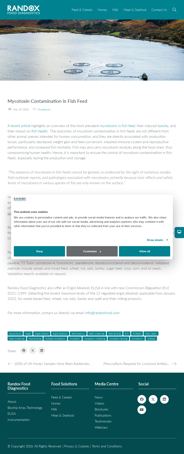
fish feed (128, 125)
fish (34, 131)
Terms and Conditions (107, 446)
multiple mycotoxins (55, 338)
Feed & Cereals (61, 397)
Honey (56, 403)
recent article (20, 125)
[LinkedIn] (41, 350)
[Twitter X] (32, 350)
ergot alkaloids (60, 333)
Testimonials (103, 421)
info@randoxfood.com (102, 312)
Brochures (101, 409)
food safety (151, 333)
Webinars (101, 427)
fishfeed (137, 333)
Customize (90, 251)
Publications (103, 415)
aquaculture (15, 333)
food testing (35, 338)
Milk (54, 409)
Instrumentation (19, 419)
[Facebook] (23, 350)
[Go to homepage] (24, 9)
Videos (99, 403)
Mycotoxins (44, 109)
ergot (28, 333)
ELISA (12, 413)
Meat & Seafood (62, 415)
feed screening (96, 333)
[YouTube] (141, 409)
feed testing (115, 333)
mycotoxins (108, 125)
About (12, 401)
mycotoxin (75, 338)
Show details (155, 239)
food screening (16, 338)
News (99, 397)
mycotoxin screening (94, 338)
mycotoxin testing (118, 338)
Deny (39, 251)
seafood (151, 338)
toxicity (163, 125)
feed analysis (78, 333)
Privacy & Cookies (76, 446)
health (42, 131)
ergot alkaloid (42, 333)
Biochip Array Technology (25, 407)
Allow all (144, 251)
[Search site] (174, 10)
